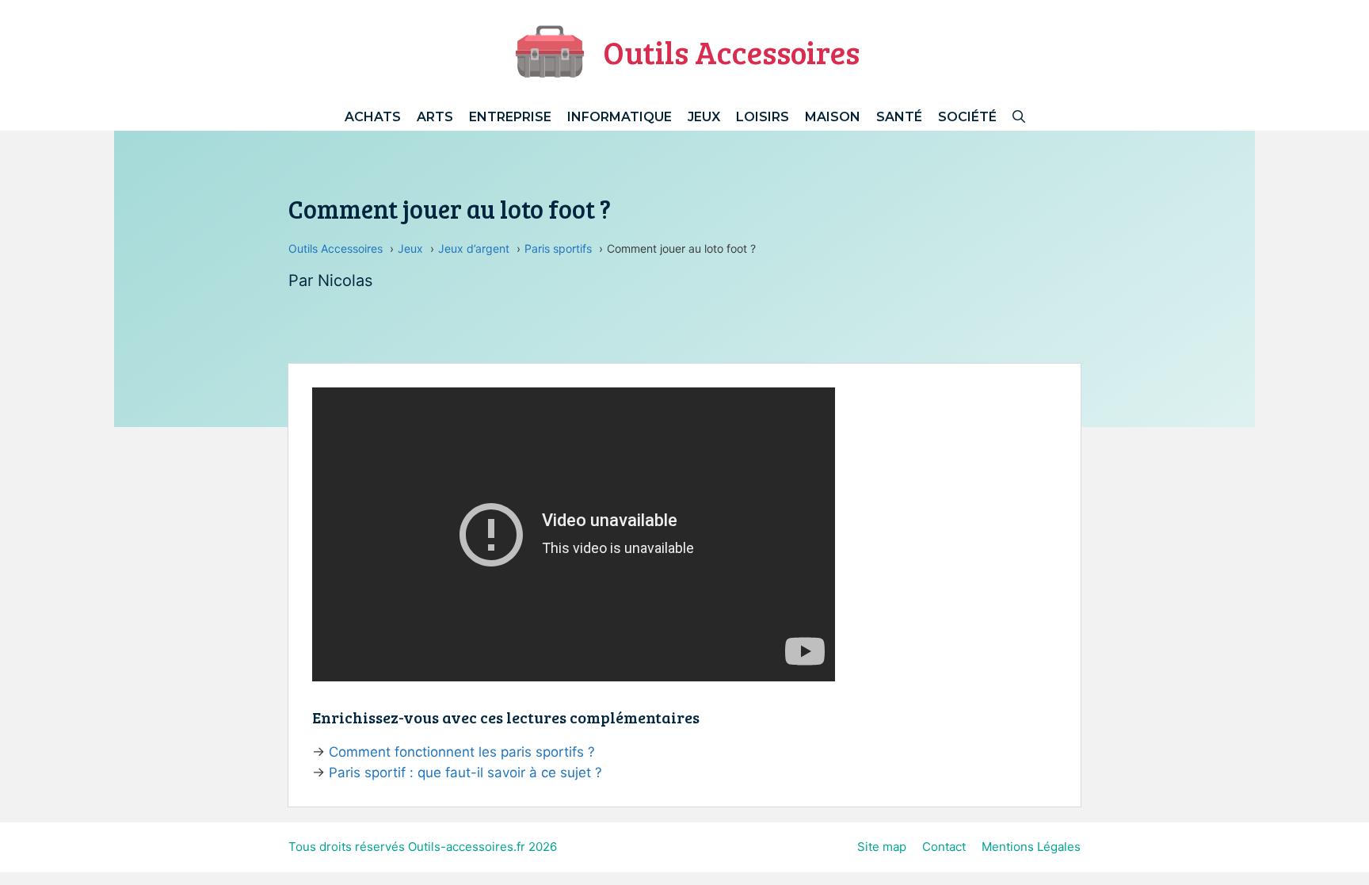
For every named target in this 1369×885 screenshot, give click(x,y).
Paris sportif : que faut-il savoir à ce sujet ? (465, 772)
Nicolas (345, 280)
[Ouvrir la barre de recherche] (1019, 117)
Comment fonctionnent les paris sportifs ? (462, 752)
